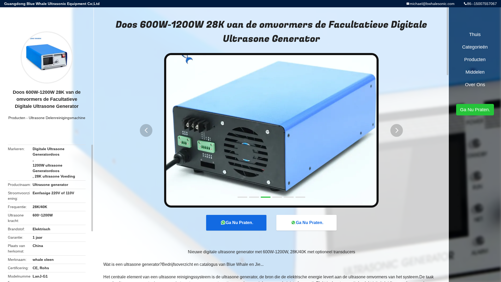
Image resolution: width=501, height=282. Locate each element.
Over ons (475, 84)
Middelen (475, 72)
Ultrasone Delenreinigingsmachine (57, 118)
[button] (146, 130)
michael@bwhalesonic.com (432, 4)
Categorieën (475, 47)
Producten (16, 118)
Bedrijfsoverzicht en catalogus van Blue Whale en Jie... (213, 264)
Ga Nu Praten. (239, 222)
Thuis (475, 34)
